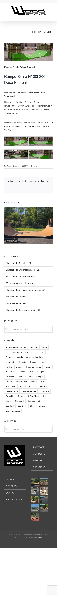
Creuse (32, 362)
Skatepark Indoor (35, 401)
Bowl (42, 352)
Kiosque (40, 372)
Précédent (36, 32)
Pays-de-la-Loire (29, 391)
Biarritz (44, 347)
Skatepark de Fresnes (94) (18, 303)
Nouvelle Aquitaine (27, 386)
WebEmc (39, 537)
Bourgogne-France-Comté (24, 352)
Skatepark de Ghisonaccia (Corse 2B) (23, 270)
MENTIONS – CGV (15, 499)
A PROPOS (11, 486)
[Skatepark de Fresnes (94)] (35, 508)
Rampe (35, 166)
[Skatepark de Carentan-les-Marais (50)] (44, 508)
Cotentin (22, 362)
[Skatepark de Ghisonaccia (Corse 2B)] (44, 482)
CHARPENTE (38, 454)
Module (34, 382)
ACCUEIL (10, 479)
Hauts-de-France (33, 367)
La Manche (10, 377)
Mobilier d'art (22, 382)
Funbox (9, 367)
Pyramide (10, 396)
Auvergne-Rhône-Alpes (16, 347)
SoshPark (10, 406)
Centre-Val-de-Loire (35, 357)
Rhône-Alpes (33, 396)
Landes (22, 377)
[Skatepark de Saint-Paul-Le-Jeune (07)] (35, 517)
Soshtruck (22, 406)
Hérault (48, 367)
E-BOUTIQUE (38, 467)
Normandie (10, 386)
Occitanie (43, 386)
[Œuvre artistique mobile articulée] (44, 490)
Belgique (33, 347)
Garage (19, 367)
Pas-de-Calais (12, 391)
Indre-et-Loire (27, 372)
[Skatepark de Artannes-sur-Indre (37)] (35, 490)
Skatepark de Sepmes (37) (18, 296)
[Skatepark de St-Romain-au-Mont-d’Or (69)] (35, 499)
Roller (45, 396)
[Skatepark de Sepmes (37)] (44, 499)
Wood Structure (13, 166)
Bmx (8, 352)
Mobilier (9, 382)
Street (32, 406)
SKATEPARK (38, 447)
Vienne (42, 406)
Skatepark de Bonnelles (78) (18, 263)
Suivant (47, 32)
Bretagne (10, 357)
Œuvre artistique (13, 411)
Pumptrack (44, 391)
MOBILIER (37, 460)
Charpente (10, 362)
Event (41, 362)
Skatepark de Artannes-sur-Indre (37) (22, 276)
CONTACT (11, 493)
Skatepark (19, 401)
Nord (43, 382)
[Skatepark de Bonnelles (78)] (35, 482)
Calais (20, 357)
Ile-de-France (12, 372)
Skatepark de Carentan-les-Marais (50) (23, 310)
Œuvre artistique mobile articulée (20, 283)
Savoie (9, 401)
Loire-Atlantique (36, 377)
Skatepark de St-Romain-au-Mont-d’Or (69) (25, 290)
